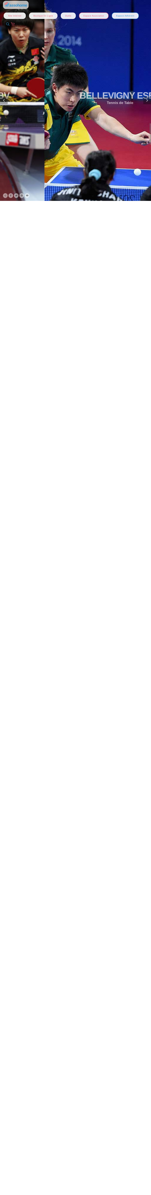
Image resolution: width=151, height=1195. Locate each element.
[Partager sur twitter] (16, 195)
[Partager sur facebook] (10, 195)
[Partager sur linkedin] (21, 195)
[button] (4, 100)
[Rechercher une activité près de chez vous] (7, 24)
